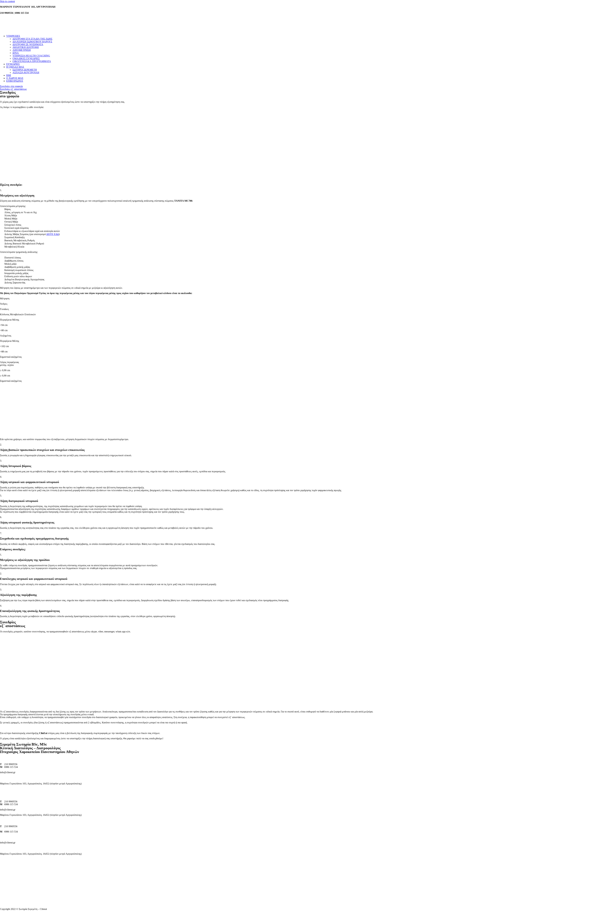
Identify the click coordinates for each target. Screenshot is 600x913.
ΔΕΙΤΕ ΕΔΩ (52, 234)
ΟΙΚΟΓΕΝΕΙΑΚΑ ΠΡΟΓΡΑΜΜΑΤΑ (31, 61)
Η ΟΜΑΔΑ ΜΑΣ (15, 67)
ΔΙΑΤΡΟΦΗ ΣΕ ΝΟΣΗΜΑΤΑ (27, 44)
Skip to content (7, 1)
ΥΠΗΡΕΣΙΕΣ (13, 36)
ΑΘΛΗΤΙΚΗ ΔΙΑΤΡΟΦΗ (25, 47)
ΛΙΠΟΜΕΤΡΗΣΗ (21, 50)
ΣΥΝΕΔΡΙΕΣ (13, 64)
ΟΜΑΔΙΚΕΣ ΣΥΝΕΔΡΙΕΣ (26, 58)
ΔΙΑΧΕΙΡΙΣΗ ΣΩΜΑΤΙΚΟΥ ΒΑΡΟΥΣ (32, 41)
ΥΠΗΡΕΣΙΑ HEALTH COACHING (31, 55)
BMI (8, 75)
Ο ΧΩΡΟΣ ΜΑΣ (14, 78)
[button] (11, 86)
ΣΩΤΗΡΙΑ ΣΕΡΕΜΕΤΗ (24, 69)
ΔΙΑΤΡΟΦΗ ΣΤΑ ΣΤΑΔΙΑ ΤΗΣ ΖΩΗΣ (32, 38)
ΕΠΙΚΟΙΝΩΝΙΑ (14, 81)
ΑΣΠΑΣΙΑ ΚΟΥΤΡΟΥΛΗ (25, 72)
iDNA (15, 53)
